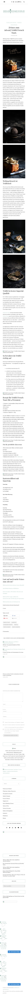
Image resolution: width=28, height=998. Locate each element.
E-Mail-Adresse (5, 710)
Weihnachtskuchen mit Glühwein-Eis (11, 601)
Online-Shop (6, 316)
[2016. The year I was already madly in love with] (3, 945)
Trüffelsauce (19, 456)
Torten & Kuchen (7, 808)
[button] (7, 616)
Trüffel (16, 624)
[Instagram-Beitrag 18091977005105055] (3, 938)
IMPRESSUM (16, 987)
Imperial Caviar (6, 312)
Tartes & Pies (6, 806)
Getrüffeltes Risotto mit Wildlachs (11, 588)
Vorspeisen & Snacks (7, 793)
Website (4, 716)
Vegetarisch (14, 24)
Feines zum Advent (11, 22)
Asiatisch (5, 813)
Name (4, 704)
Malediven (5, 815)
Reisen (4, 818)
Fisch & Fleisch (6, 798)
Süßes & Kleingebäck (7, 810)
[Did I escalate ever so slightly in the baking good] (3, 931)
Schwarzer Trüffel (8, 624)
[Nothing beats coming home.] (3, 924)
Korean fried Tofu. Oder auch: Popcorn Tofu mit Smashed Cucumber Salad (14, 875)
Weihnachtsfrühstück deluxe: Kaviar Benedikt (13, 585)
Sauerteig (14, 622)
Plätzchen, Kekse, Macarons (9, 791)
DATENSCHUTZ (6, 989)
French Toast (6, 622)
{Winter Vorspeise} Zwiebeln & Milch (11, 644)
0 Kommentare (6, 631)
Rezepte (19, 22)
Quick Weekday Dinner (8, 803)
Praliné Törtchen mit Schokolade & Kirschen (13, 652)
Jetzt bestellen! (6, 773)
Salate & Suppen (6, 796)
